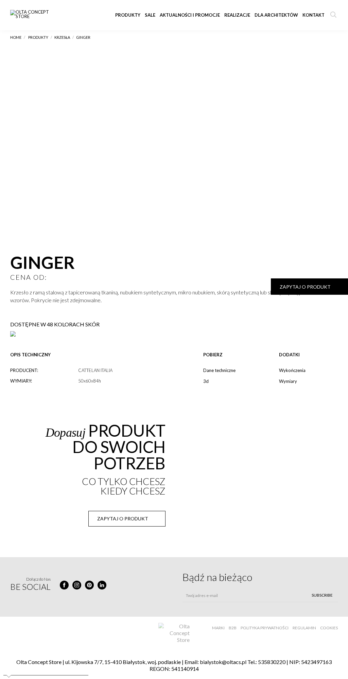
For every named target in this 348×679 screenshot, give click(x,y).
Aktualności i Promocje (190, 15)
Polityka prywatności (265, 627)
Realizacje (237, 15)
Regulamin (304, 627)
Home (15, 37)
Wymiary (288, 381)
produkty (38, 37)
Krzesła (62, 37)
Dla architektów (276, 15)
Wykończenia (292, 370)
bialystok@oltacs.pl (223, 662)
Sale (150, 15)
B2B (233, 627)
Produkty (127, 15)
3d (206, 381)
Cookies (329, 627)
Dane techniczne (219, 370)
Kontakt (313, 15)
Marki (218, 627)
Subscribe (322, 595)
